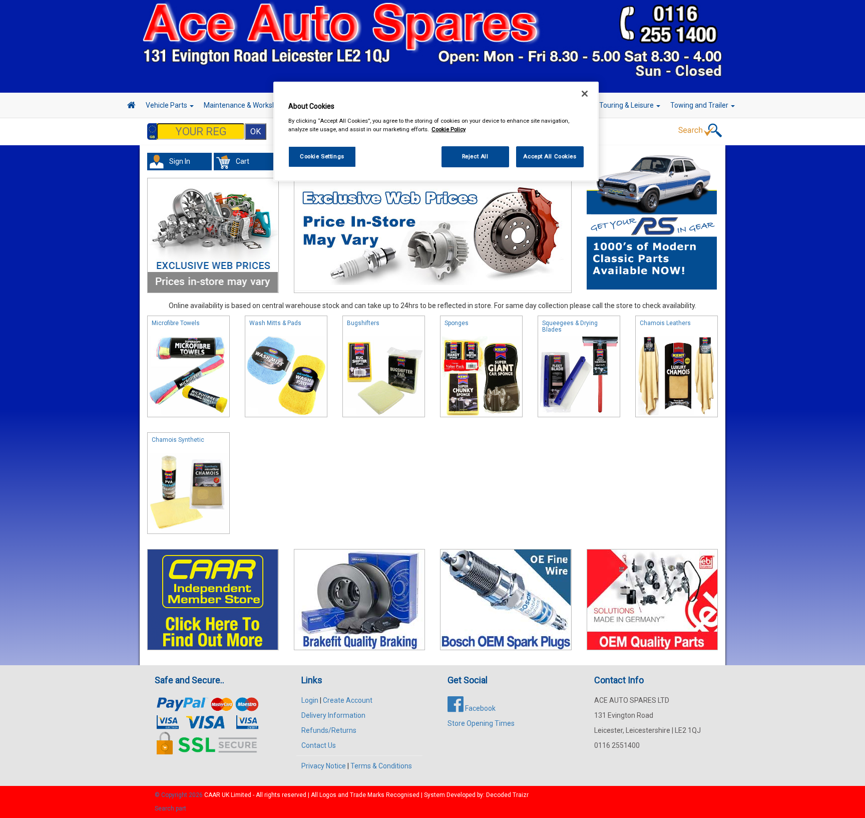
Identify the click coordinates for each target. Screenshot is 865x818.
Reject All (475, 156)
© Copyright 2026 (179, 794)
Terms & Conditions (381, 766)
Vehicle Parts (167, 105)
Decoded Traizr (507, 794)
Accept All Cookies (549, 156)
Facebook (480, 708)
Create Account (347, 700)
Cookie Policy (448, 129)
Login (309, 700)
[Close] (585, 94)
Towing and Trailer (700, 105)
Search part (170, 808)
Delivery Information (333, 715)
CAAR (212, 794)
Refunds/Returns (328, 730)
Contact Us (318, 745)
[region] (436, 131)
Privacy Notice (323, 766)
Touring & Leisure (627, 105)
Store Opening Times (481, 723)
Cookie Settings (322, 156)
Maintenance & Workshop (245, 105)
